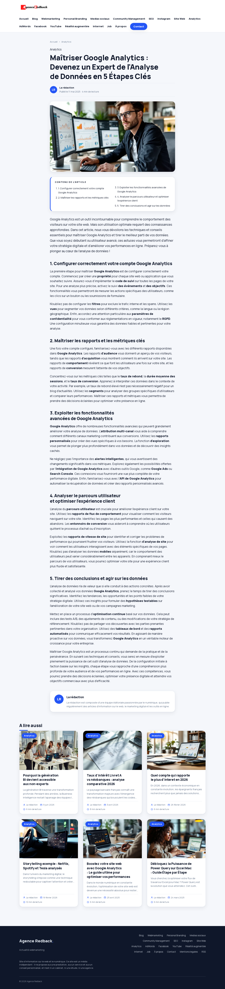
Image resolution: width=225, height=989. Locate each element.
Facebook (40, 26)
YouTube (55, 26)
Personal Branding (75, 18)
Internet (98, 26)
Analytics (194, 18)
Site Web (179, 18)
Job (109, 26)
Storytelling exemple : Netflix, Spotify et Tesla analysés (46, 866)
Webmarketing (50, 18)
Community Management (129, 18)
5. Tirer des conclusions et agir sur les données (143, 205)
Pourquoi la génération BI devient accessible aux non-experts (40, 779)
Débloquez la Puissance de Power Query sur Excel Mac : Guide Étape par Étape (171, 868)
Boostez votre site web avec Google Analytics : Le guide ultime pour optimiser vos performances (108, 870)
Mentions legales (189, 951)
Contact (138, 26)
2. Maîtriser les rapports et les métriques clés (83, 197)
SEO (151, 18)
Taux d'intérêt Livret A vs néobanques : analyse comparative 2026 (106, 779)
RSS (204, 951)
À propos (121, 26)
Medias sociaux (99, 18)
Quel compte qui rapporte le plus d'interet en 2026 (170, 777)
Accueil (23, 18)
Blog (35, 18)
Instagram (163, 18)
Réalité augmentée (77, 26)
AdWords (25, 26)
